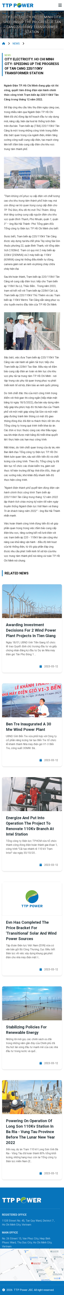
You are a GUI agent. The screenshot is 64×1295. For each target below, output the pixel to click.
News (16, 43)
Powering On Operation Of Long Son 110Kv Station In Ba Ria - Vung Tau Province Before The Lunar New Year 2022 (30, 1132)
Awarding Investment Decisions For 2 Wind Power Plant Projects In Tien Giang (31, 630)
